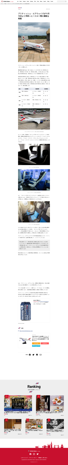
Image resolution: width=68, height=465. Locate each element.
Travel (5, 3)
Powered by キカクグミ (34, 461)
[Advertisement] (25, 368)
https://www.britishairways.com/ (26, 331)
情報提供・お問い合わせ (42, 457)
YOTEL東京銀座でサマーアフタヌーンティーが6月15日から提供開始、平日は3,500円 (33, 430)
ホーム (2, 3)
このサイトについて (24, 457)
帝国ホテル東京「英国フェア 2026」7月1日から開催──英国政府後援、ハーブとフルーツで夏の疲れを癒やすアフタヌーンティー (49, 412)
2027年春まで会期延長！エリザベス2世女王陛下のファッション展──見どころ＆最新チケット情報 (12, 430)
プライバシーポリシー (33, 457)
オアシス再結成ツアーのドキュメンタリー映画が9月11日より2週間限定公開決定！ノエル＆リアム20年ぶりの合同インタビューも (55, 431)
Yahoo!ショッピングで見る (36, 346)
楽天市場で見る (45, 343)
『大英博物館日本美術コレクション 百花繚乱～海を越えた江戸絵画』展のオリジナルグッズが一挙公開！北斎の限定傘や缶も (17, 412)
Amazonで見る (36, 343)
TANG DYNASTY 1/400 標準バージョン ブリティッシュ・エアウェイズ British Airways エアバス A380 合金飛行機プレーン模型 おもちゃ (40, 338)
